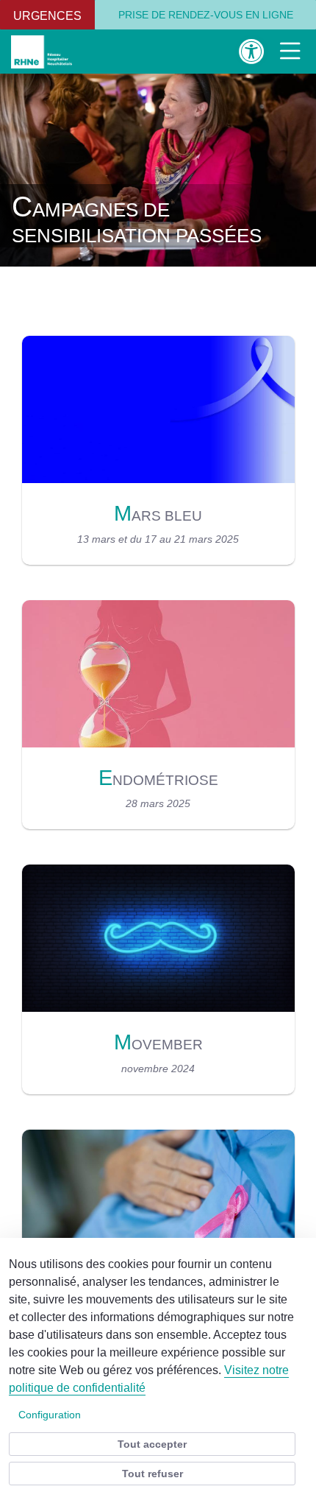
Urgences (47, 16)
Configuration (49, 1415)
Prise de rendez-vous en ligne (205, 15)
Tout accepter (152, 1444)
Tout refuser (152, 1473)
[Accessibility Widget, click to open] (251, 51)
